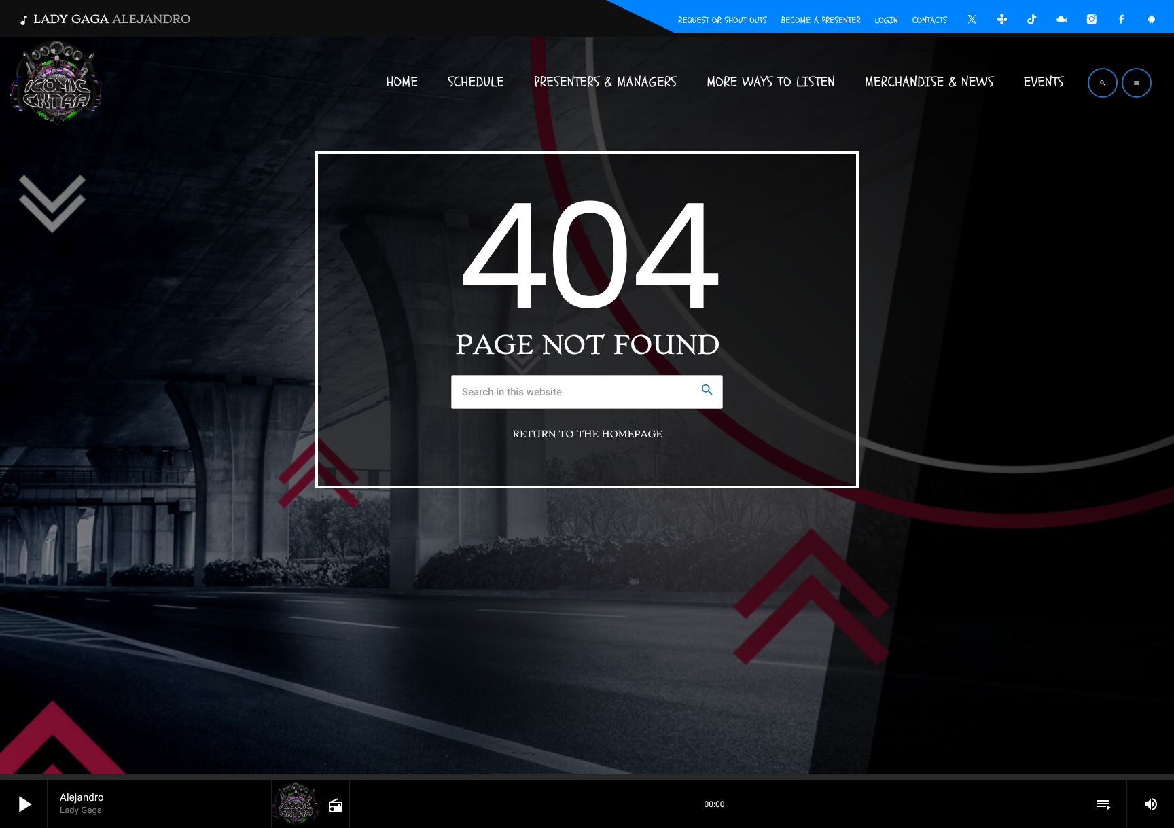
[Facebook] (1121, 21)
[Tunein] (1002, 21)
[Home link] (56, 83)
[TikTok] (1032, 21)
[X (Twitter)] (972, 21)
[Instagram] (1091, 21)
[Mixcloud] (1061, 21)
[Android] (1151, 21)
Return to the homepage (587, 434)
